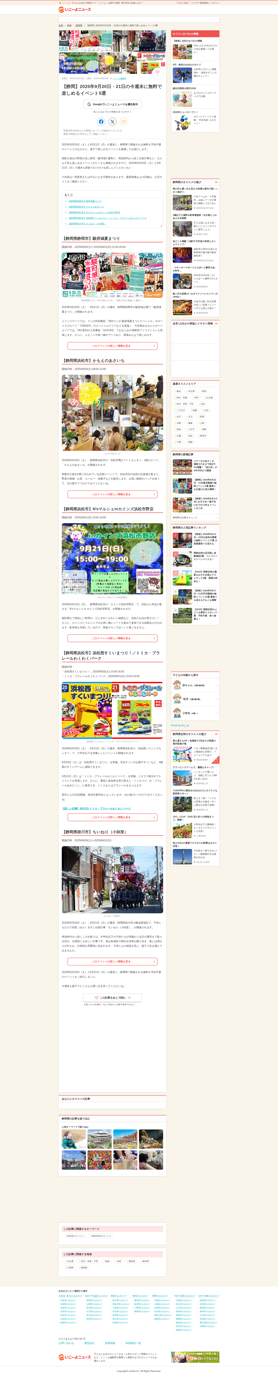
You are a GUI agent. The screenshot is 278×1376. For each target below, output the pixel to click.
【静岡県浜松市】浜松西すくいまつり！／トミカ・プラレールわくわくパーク (107, 218)
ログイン (215, 3)
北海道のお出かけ (68, 1300)
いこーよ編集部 (119, 78)
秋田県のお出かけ (68, 1315)
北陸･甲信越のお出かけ (96, 1296)
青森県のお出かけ (68, 1308)
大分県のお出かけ (207, 1315)
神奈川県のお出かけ (121, 1304)
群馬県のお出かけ (120, 1315)
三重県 (70, 1267)
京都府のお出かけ (162, 1304)
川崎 (179, 423)
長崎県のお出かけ (207, 1308)
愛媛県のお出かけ (183, 1319)
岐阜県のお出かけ (142, 1304)
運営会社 (89, 1343)
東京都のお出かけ (120, 1300)
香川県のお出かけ (183, 1326)
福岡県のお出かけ (207, 1300)
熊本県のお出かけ (207, 1311)
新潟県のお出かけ (94, 1308)
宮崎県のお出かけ (207, 1319)
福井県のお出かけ (94, 1319)
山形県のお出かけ (68, 1319)
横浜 (179, 391)
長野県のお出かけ (94, 1300)
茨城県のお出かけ (120, 1322)
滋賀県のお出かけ (162, 1319)
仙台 (203, 404)
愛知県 (132, 1261)
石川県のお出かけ (94, 1311)
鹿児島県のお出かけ (208, 1322)
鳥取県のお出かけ (183, 1311)
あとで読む (184, 3)
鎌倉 (190, 423)
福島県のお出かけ (68, 1322)
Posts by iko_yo (180, 725)
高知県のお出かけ (183, 1322)
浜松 (119, 1261)
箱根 (204, 429)
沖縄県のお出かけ (207, 1326)
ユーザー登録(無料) (200, 3)
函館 (190, 442)
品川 (179, 416)
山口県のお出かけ (183, 1308)
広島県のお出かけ (183, 1300)
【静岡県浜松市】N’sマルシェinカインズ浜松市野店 (94, 212)
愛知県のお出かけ (142, 1300)
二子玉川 (181, 410)
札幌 (195, 410)
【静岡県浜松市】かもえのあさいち (86, 207)
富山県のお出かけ (94, 1315)
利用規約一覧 (133, 1343)
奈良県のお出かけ (162, 1311)
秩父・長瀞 (182, 397)
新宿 (202, 416)
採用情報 (110, 1343)
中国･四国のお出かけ (184, 1296)
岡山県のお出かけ (183, 1304)
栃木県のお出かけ (120, 1319)
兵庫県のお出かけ (162, 1308)
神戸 (197, 397)
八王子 (191, 429)
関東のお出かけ (118, 1296)
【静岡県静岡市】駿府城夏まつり (85, 201)
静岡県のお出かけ (142, 1311)
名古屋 (70, 1261)
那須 (204, 391)
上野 (202, 423)
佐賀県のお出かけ (207, 1304)
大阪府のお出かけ (162, 1300)
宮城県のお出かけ (68, 1304)
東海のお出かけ (140, 1296)
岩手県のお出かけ (68, 1311)
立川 (190, 416)
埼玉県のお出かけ (120, 1311)
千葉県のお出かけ (120, 1308)
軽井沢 (203, 436)
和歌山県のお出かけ (163, 1315)
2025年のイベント (75, 1236)
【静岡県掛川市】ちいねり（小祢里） (87, 223)
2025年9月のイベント (101, 1236)
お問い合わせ (66, 1343)
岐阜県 (146, 1261)
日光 (206, 410)
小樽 (179, 442)
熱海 (107, 1261)
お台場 (209, 397)
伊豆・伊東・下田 (89, 1261)
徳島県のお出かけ (183, 1330)
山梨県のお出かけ (94, 1304)
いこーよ (66, 3)
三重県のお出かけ (142, 1308)
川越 (179, 436)
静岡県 (84, 1267)
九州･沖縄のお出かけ (208, 1296)
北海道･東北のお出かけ (70, 1296)
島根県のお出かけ (183, 1315)
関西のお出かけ (160, 1296)
